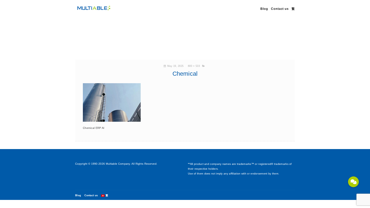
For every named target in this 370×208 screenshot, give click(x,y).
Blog (264, 8)
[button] (353, 181)
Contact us (280, 8)
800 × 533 (194, 66)
